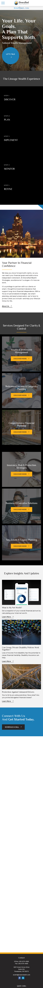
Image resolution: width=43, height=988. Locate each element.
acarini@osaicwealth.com (21, 975)
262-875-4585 (24, 961)
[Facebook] (19, 978)
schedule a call (12, 727)
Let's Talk (10, 54)
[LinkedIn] (23, 978)
